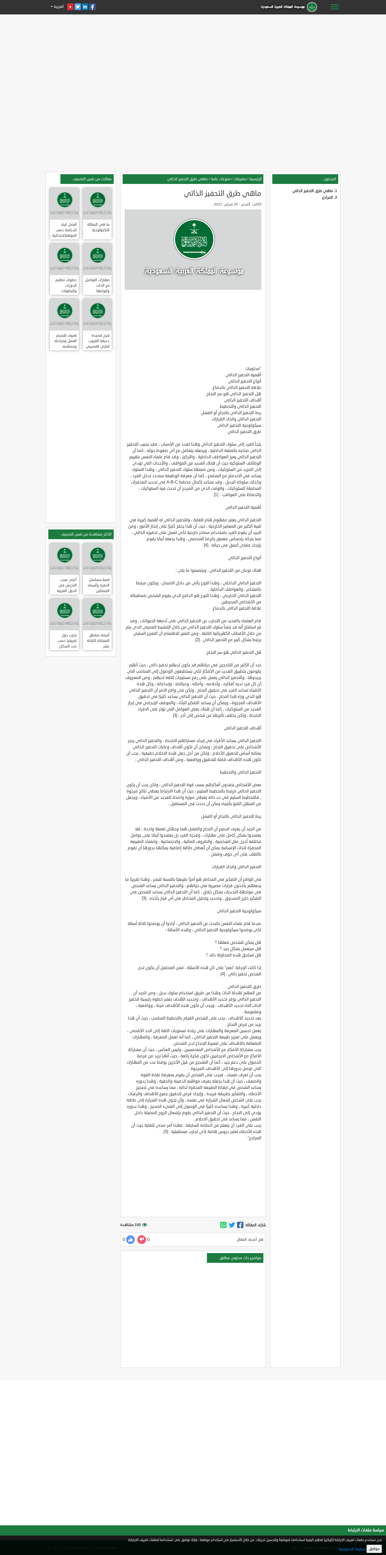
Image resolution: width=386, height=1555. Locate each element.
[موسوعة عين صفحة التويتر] (78, 6)
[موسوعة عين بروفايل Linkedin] (85, 6)
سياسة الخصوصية (352, 1549)
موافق (374, 1548)
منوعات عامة (220, 179)
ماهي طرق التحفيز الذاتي (313, 190)
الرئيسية (255, 179)
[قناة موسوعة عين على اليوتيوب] (70, 6)
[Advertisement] (193, 53)
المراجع (327, 197)
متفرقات (239, 179)
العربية (58, 6)
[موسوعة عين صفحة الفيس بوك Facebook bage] (92, 6)
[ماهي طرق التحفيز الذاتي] (240, 1225)
